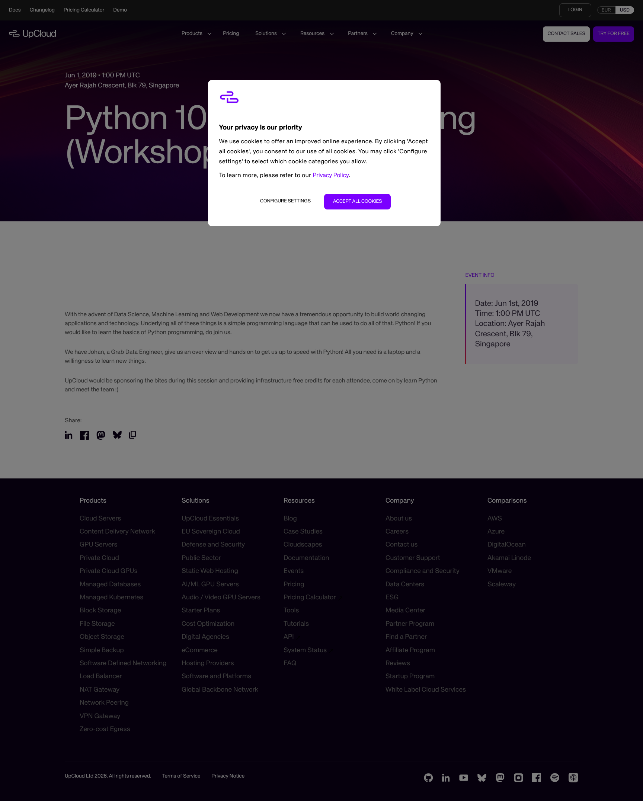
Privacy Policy (331, 176)
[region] (324, 153)
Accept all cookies (357, 201)
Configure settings (285, 201)
